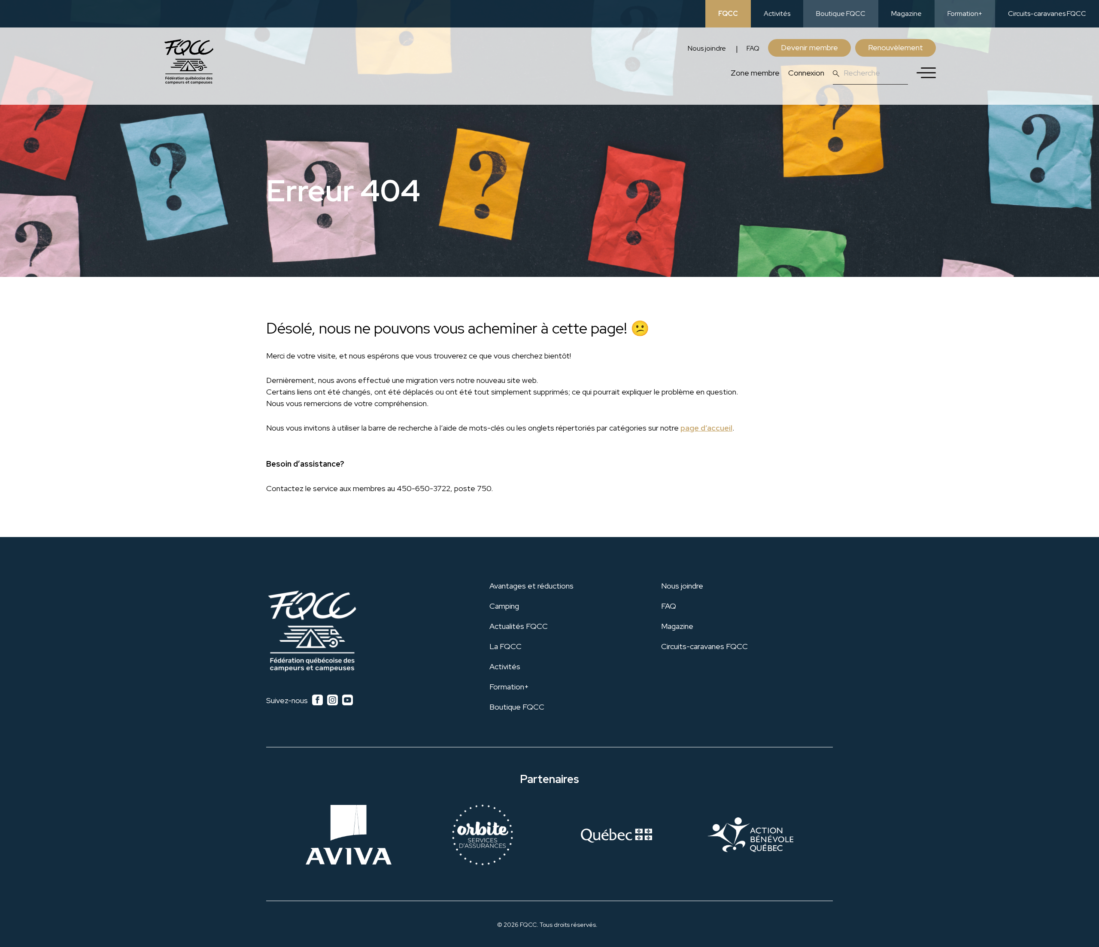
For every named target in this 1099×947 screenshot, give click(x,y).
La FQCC (505, 646)
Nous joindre (707, 48)
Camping (504, 606)
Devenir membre (809, 47)
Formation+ (964, 13)
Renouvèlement (895, 47)
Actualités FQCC (518, 626)
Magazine (906, 13)
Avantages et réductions (531, 586)
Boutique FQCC (840, 13)
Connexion (806, 73)
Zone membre (755, 73)
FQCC (728, 13)
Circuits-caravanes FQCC (1047, 13)
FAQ (753, 48)
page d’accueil (706, 428)
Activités (777, 13)
